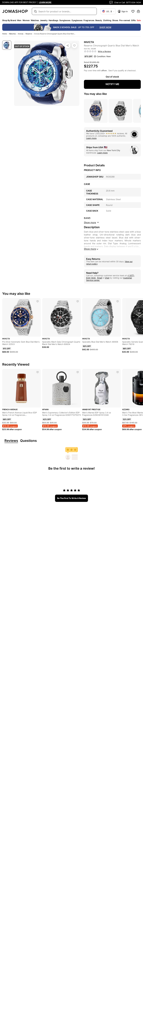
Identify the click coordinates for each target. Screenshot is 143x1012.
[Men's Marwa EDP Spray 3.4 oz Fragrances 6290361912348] (117, 372)
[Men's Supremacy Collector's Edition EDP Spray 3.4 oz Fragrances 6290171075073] (78, 372)
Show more (90, 248)
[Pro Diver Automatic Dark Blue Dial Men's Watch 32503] (37, 301)
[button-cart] (138, 11)
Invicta (20, 34)
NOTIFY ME (112, 84)
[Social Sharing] (67, 45)
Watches (12, 34)
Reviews (11, 441)
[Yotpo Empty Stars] (90, 51)
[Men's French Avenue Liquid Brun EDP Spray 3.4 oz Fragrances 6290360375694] (37, 372)
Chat (107, 278)
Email (99, 278)
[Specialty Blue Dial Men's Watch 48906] (117, 301)
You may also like (95, 94)
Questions (28, 441)
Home (4, 34)
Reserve (29, 34)
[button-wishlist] (133, 11)
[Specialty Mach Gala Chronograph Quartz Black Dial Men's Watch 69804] (78, 301)
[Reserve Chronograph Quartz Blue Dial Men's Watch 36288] (74, 45)
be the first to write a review (71, 498)
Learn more (91, 138)
